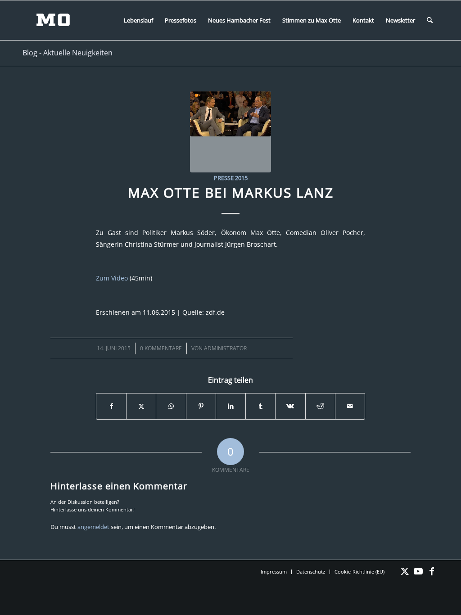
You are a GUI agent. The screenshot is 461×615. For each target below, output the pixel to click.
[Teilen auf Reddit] (320, 406)
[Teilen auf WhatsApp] (170, 406)
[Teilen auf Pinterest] (201, 406)
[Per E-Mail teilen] (350, 406)
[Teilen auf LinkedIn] (230, 406)
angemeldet (93, 527)
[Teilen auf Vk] (290, 406)
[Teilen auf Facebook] (111, 406)
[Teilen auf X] (141, 406)
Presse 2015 (231, 178)
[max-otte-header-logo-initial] (60, 20)
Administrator (225, 348)
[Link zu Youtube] (418, 571)
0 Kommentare (161, 348)
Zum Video (112, 278)
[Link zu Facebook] (431, 571)
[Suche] (429, 20)
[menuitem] (138, 20)
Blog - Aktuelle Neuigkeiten (68, 53)
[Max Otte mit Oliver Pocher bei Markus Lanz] (230, 131)
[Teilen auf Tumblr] (260, 406)
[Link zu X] (404, 571)
